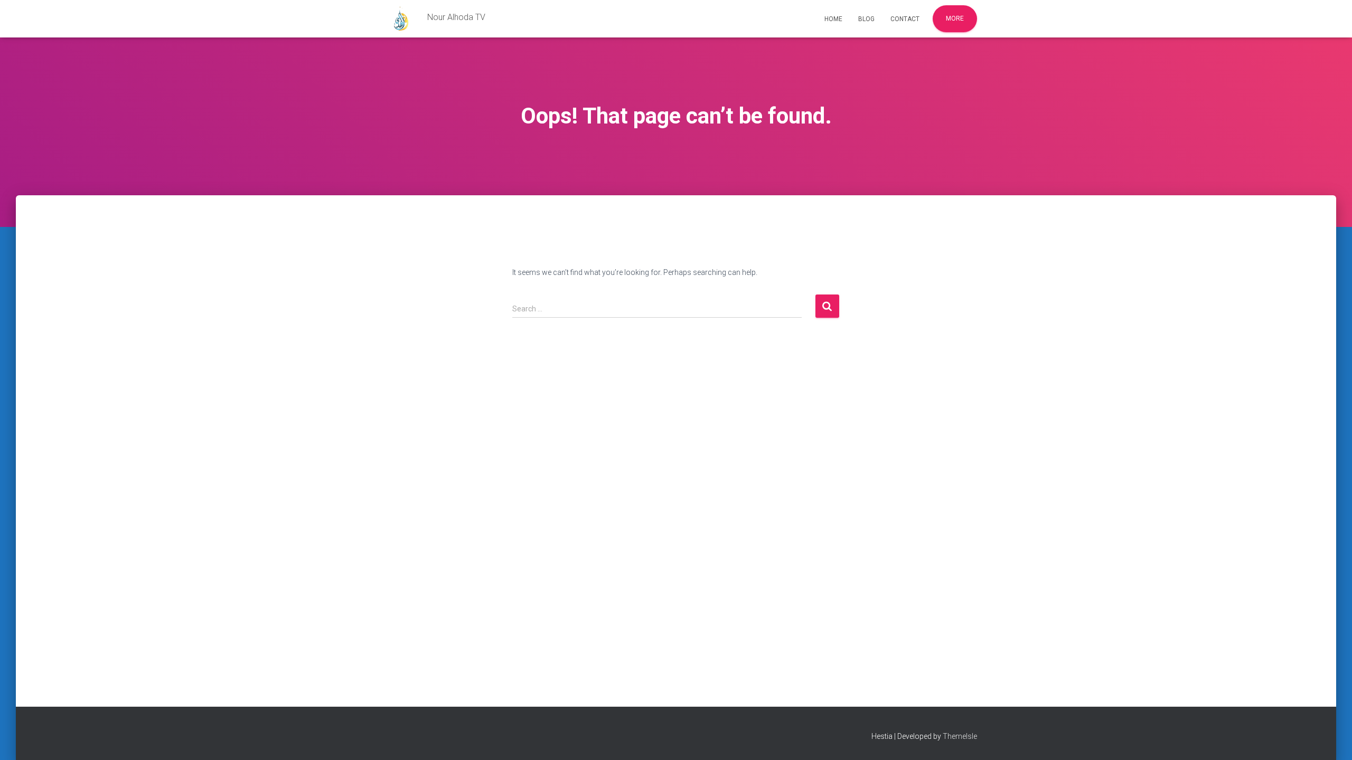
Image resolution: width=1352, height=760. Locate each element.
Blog (866, 19)
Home (833, 19)
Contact (904, 19)
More (955, 18)
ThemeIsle (960, 736)
